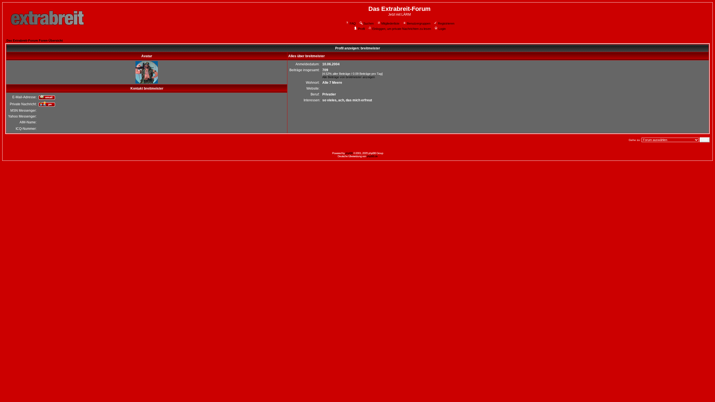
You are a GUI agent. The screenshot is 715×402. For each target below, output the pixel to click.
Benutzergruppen (418, 23)
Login (442, 28)
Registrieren (446, 23)
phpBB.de (372, 156)
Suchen (368, 23)
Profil (361, 28)
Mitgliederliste (390, 23)
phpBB (349, 153)
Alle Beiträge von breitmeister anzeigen (348, 77)
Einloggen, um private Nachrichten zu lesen (401, 28)
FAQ (353, 23)
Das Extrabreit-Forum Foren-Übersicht (34, 40)
